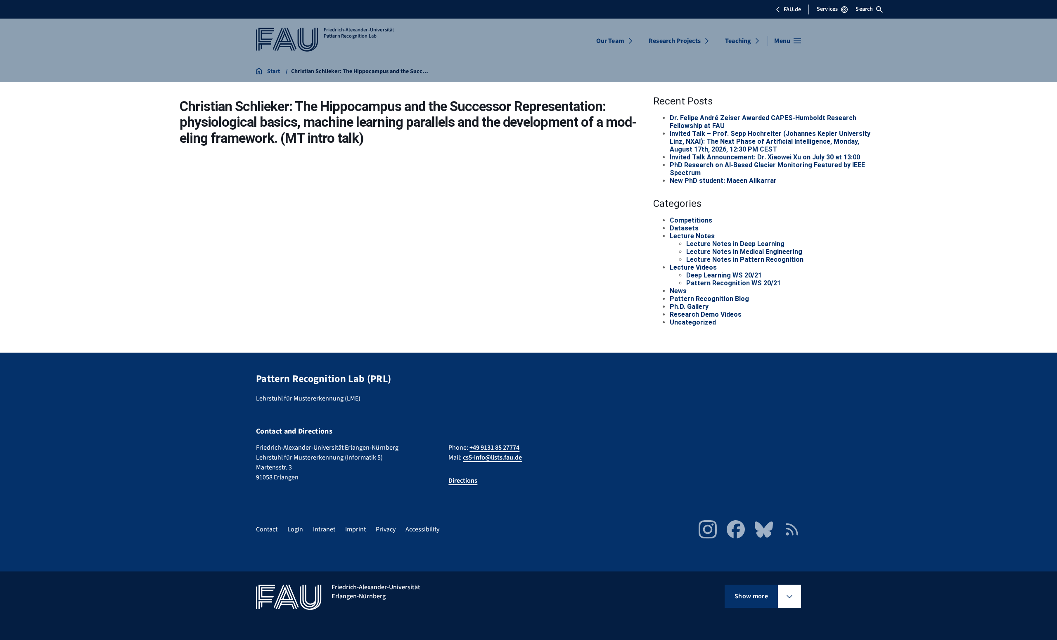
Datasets (684, 228)
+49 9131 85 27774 (494, 447)
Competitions (691, 220)
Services (827, 9)
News (678, 291)
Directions (462, 480)
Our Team (610, 40)
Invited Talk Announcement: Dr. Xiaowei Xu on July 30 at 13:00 (765, 157)
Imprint (355, 529)
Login (295, 529)
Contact (266, 529)
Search (864, 9)
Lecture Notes (692, 236)
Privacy (386, 529)
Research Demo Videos (706, 314)
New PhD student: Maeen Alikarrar (723, 181)
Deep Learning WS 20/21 (724, 275)
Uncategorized (693, 322)
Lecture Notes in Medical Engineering (744, 252)
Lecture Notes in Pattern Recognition (744, 259)
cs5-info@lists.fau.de (492, 457)
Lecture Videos (693, 267)
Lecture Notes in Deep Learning (735, 244)
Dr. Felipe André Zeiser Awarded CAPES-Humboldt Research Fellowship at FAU (763, 122)
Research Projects (675, 40)
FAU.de (792, 9)
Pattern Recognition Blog (709, 299)
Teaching (738, 40)
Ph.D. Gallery (689, 307)
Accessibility (422, 529)
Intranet (324, 529)
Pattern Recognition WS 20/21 (733, 283)
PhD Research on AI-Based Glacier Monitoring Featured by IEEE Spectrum (767, 169)
